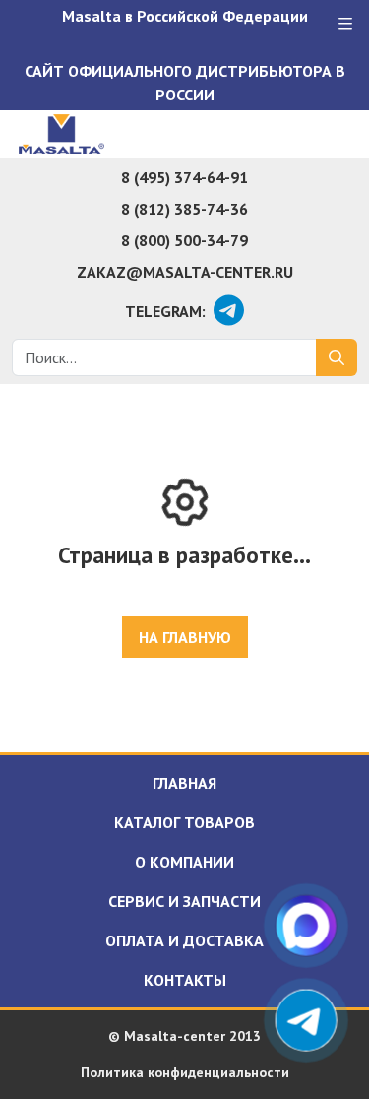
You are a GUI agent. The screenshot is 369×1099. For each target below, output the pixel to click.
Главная (184, 783)
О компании (184, 862)
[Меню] (345, 23)
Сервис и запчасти (184, 901)
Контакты (185, 980)
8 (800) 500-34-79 (184, 240)
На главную (185, 637)
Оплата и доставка (184, 940)
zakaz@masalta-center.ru (185, 272)
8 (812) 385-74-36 (184, 209)
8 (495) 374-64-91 (184, 177)
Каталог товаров (184, 822)
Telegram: (165, 311)
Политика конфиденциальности (185, 1072)
